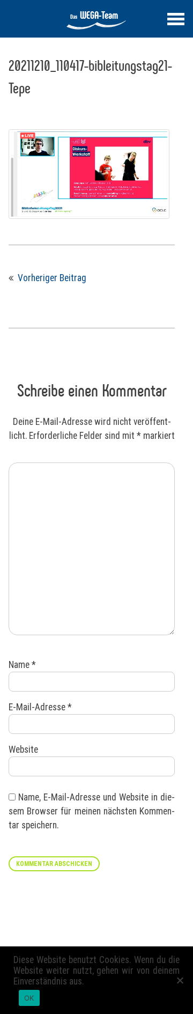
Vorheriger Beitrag (52, 278)
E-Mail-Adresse (40, 707)
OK (29, 998)
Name (22, 664)
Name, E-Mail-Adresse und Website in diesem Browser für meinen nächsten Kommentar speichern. (92, 811)
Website (23, 749)
